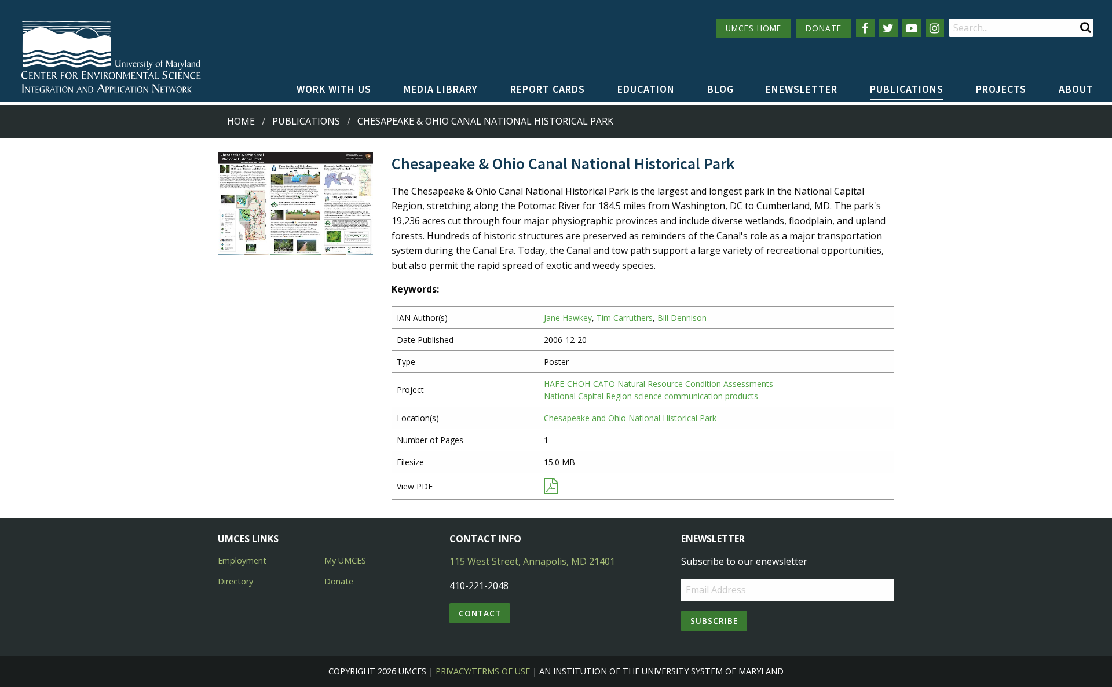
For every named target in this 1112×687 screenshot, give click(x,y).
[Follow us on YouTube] (911, 28)
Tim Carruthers (625, 317)
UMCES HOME (753, 28)
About (1076, 89)
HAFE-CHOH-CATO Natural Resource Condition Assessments (658, 383)
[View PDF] (551, 488)
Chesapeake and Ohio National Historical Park (630, 417)
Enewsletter (801, 89)
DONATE (824, 28)
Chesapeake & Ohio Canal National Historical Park (485, 121)
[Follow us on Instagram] (935, 28)
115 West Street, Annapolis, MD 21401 (532, 561)
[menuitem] (334, 89)
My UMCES (345, 560)
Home (241, 121)
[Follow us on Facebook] (865, 28)
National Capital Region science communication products (651, 395)
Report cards (547, 89)
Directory (235, 581)
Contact (480, 613)
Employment (242, 560)
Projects (1001, 89)
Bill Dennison (682, 317)
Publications (906, 89)
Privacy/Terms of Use (483, 671)
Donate (338, 581)
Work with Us (334, 89)
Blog (720, 89)
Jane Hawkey (568, 317)
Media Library (441, 89)
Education (646, 89)
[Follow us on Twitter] (888, 28)
